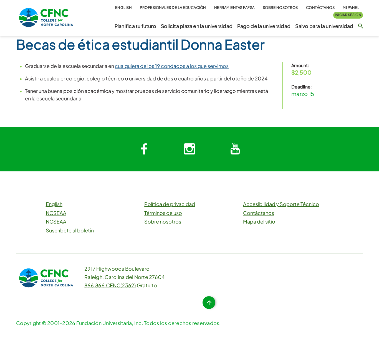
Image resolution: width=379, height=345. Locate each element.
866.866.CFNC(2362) (110, 285)
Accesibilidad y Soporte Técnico (281, 204)
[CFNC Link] (46, 17)
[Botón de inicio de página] (209, 302)
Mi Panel (351, 7)
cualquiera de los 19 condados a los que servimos (172, 66)
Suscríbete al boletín (70, 230)
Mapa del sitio (259, 221)
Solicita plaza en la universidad (197, 26)
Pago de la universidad (263, 26)
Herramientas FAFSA (234, 7)
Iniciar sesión (348, 15)
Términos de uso (163, 213)
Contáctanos (320, 7)
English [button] (123, 7)
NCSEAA (56, 213)
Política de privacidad (169, 204)
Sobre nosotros (280, 7)
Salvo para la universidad (324, 26)
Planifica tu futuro (135, 26)
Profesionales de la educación (173, 7)
